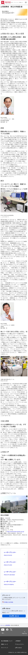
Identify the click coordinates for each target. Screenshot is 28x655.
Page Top (24, 633)
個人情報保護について (6, 641)
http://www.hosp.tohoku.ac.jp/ (15, 531)
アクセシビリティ (19, 644)
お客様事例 (7, 625)
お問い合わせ (18, 647)
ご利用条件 (18, 641)
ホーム (2, 625)
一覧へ (2, 633)
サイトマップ (4, 647)
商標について (4, 644)
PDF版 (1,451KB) (8, 602)
